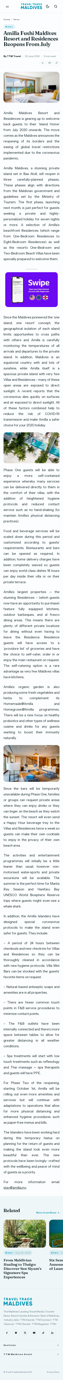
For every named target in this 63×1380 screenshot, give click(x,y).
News (16, 19)
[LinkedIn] (52, 1332)
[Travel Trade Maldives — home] (31, 6)
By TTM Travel (12, 56)
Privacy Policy (53, 1372)
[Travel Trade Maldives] (18, 1302)
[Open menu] (7, 6)
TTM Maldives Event (18, 1354)
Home (7, 19)
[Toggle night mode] (47, 6)
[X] (25, 1332)
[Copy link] (56, 63)
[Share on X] (43, 63)
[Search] (55, 6)
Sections (10, 1345)
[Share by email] (49, 63)
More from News (46, 1212)
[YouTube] (34, 1332)
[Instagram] (16, 1332)
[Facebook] (7, 1332)
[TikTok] (43, 1332)
